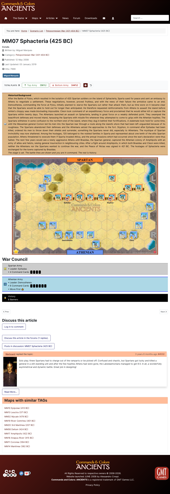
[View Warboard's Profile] (10, 371)
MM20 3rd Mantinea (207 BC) (19, 425)
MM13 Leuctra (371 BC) (16, 412)
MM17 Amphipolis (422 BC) (18, 433)
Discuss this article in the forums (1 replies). (26, 338)
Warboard (10, 354)
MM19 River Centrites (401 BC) (19, 420)
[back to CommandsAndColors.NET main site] (10, 473)
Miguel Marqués (11, 75)
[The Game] (25, 18)
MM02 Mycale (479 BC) (16, 416)
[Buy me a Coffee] (27, 473)
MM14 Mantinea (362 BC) (17, 446)
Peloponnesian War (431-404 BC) (32, 55)
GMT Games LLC (125, 479)
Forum (76, 18)
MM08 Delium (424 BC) (16, 429)
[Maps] (39, 18)
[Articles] (56, 18)
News (65, 18)
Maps (35, 18)
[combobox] (150, 18)
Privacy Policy (93, 485)
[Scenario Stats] (91, 85)
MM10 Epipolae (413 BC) (16, 408)
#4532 (161, 354)
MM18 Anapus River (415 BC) (19, 437)
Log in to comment (14, 326)
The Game (18, 18)
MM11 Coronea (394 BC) (16, 442)
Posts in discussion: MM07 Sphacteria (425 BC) (28, 346)
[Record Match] (85, 85)
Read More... (10, 391)
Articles (50, 18)
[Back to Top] (165, 489)
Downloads (91, 18)
